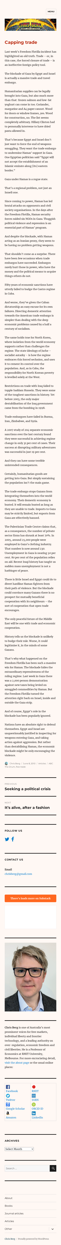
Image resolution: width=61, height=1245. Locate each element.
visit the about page (17, 1062)
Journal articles (14, 1213)
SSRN (35, 1099)
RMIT (35, 1091)
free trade (21, 767)
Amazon (11, 1117)
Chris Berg (15, 763)
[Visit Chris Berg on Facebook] (12, 840)
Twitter (10, 1099)
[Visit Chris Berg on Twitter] (7, 840)
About (9, 1198)
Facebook (12, 1091)
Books (9, 1205)
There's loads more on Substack (30, 898)
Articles (42, 763)
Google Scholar (15, 1108)
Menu (51, 11)
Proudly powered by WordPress (33, 1239)
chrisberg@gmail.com (18, 873)
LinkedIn (37, 1117)
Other (8, 1228)
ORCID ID (37, 1108)
